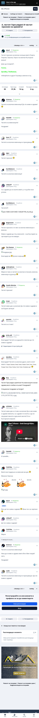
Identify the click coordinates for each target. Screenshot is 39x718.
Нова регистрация (19, 604)
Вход (19, 608)
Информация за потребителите (19, 37)
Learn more (3, 3)
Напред (31, 45)
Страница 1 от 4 (18, 45)
